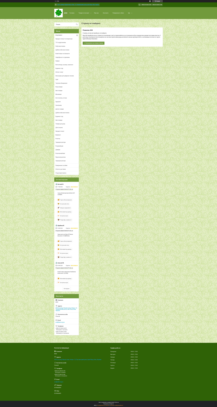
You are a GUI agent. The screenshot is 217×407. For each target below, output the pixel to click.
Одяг (57, 79)
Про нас (96, 13)
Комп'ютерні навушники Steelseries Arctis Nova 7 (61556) (67, 272)
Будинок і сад (59, 68)
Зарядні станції (60, 131)
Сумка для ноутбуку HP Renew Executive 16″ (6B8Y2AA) (65, 235)
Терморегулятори (61, 142)
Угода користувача (61, 173)
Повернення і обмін (118, 13)
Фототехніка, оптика (61, 98)
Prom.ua (117, 402)
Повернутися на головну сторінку (94, 43)
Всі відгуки (66, 288)
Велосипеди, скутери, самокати (64, 64)
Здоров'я (58, 101)
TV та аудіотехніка (61, 42)
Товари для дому (60, 123)
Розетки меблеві (60, 153)
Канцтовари (59, 87)
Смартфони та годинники (63, 57)
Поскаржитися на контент (103, 405)
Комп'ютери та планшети (63, 53)
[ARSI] (58, 13)
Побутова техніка (60, 46)
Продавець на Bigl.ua (108, 403)
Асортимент (59, 35)
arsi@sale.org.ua (60, 322)
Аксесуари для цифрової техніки (65, 75)
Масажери (58, 94)
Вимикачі (58, 135)
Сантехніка (59, 105)
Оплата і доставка (61, 169)
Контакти (105, 13)
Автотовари (59, 90)
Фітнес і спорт (59, 72)
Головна (71, 13)
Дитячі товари (60, 109)
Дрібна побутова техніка (62, 50)
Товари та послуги (84, 13)
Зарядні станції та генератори (64, 39)
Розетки (58, 138)
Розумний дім (59, 146)
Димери (58, 149)
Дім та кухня (59, 127)
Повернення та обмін (61, 165)
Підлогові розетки (61, 157)
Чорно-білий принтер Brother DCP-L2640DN (66, 193)
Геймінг (58, 61)
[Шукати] (77, 24)
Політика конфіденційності (116, 405)
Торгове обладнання (61, 83)
